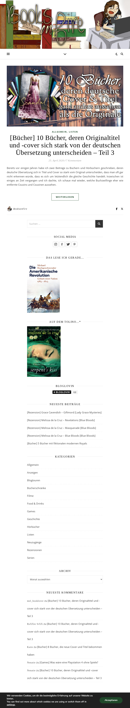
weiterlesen (65, 196)
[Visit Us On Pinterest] (74, 244)
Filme (30, 495)
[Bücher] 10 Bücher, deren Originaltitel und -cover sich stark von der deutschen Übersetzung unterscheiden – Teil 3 (65, 145)
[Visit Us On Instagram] (55, 244)
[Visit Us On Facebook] (62, 244)
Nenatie (31, 662)
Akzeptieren (111, 700)
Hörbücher (33, 526)
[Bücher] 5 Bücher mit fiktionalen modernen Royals (57, 443)
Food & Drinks (35, 503)
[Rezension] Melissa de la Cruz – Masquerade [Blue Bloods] (61, 428)
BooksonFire (20, 208)
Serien (30, 557)
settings (11, 704)
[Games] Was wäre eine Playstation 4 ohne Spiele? (69, 662)
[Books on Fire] (65, 22)
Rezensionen (34, 550)
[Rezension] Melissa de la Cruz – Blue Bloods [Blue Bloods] (61, 435)
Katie (30, 647)
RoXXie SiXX (35, 624)
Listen (73, 131)
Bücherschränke (36, 488)
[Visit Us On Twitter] (68, 244)
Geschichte (33, 519)
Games (31, 511)
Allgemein (59, 131)
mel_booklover (35, 601)
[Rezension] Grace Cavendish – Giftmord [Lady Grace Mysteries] (64, 412)
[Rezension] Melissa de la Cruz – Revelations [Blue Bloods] (61, 420)
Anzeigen (32, 472)
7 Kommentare (73, 160)
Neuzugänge (34, 542)
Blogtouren (33, 480)
